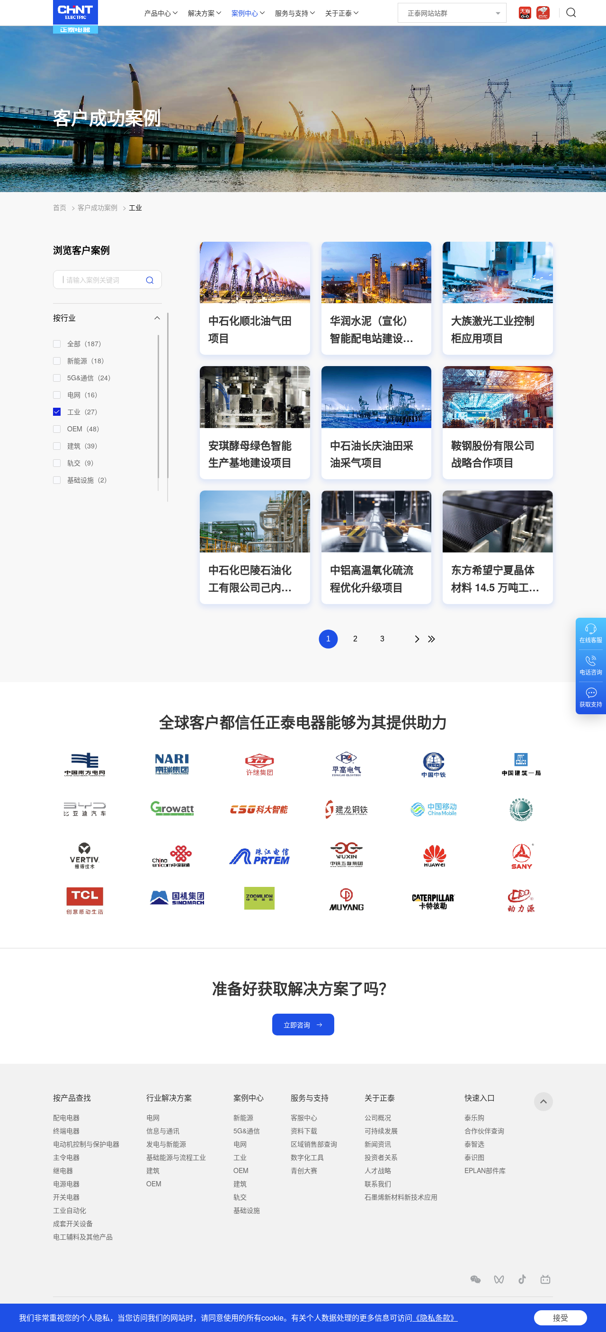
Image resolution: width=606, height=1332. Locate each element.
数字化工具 (307, 1157)
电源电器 (66, 1183)
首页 (59, 207)
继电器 (63, 1170)
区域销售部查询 (314, 1143)
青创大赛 (304, 1170)
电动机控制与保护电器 (86, 1143)
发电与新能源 (166, 1143)
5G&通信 (246, 1130)
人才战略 (378, 1170)
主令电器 (66, 1157)
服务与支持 (291, 13)
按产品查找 (72, 1097)
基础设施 (246, 1210)
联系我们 (378, 1183)
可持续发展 (381, 1130)
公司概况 (378, 1117)
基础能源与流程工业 (176, 1157)
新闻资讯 (378, 1143)
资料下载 (304, 1130)
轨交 (240, 1196)
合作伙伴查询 (484, 1130)
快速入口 (479, 1097)
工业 (135, 207)
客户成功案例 (97, 207)
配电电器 (66, 1117)
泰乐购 (474, 1117)
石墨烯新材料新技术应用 (401, 1196)
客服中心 (304, 1117)
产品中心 (157, 13)
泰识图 (474, 1157)
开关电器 (66, 1196)
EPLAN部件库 (485, 1170)
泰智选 (474, 1143)
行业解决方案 (169, 1097)
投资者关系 (381, 1157)
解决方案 (201, 13)
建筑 (153, 1170)
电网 (153, 1117)
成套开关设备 (73, 1223)
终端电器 (66, 1130)
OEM (153, 1183)
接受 (560, 1317)
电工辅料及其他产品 (83, 1236)
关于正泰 (338, 13)
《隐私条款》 (435, 1317)
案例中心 (245, 13)
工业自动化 (69, 1210)
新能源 (243, 1117)
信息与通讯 (162, 1130)
